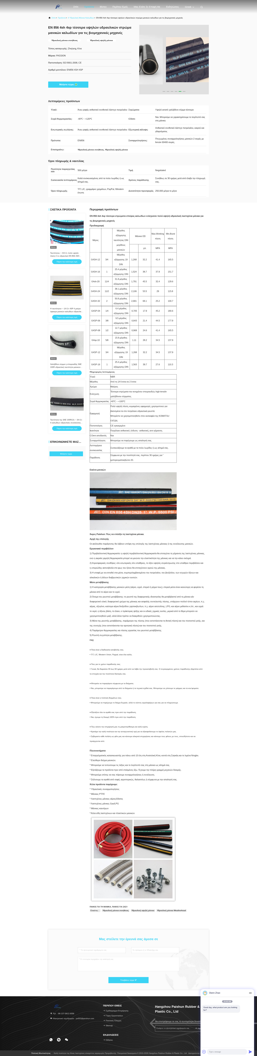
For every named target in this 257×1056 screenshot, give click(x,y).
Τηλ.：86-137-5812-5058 (63, 1013)
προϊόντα (62, 18)
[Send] (250, 1052)
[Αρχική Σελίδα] (59, 7)
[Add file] (204, 1052)
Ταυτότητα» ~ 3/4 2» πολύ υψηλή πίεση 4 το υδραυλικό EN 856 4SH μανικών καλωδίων (64, 256)
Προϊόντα (89, 6)
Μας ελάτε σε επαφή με (147, 6)
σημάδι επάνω (201, 1028)
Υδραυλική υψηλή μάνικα (142, 910)
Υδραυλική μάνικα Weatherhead (171, 910)
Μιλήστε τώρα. (66, 84)
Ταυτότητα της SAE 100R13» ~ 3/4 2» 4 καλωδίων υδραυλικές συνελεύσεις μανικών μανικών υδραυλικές (66, 423)
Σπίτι (75, 6)
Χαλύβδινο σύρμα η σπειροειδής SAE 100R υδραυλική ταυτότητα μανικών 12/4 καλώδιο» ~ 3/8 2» (66, 367)
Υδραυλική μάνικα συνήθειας (116, 910)
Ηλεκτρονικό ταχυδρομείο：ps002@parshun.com (73, 1018)
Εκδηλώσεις (172, 6)
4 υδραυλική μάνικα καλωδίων (81, 18)
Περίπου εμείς (120, 6)
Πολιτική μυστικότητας (41, 1053)
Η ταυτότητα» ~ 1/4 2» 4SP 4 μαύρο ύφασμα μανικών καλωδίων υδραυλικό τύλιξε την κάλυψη (66, 311)
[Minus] (250, 993)
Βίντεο (103, 6)
